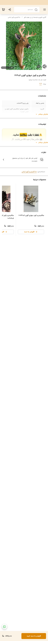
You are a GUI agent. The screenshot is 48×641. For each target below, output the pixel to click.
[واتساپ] (4, 626)
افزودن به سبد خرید (34, 636)
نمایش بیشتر (43, 114)
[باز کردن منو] (44, 10)
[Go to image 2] (9, 67)
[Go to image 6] (3, 67)
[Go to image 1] (12, 67)
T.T (40, 84)
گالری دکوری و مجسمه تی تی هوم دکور (35, 17)
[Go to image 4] (6, 67)
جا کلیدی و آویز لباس (14, 17)
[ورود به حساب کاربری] (10, 9)
